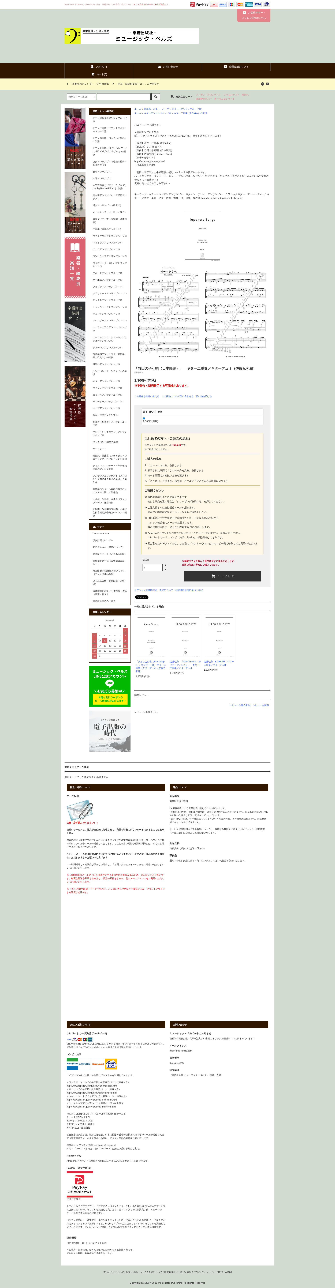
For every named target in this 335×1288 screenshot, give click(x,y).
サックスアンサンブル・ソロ (107, 300)
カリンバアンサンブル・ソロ (107, 395)
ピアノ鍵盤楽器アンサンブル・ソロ (110, 120)
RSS (220, 1272)
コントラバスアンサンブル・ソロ (110, 256)
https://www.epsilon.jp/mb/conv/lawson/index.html (92, 1093)
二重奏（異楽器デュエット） (107, 229)
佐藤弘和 (149, 154)
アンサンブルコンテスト (208, 94)
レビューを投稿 (261, 705)
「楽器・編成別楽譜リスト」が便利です (137, 83)
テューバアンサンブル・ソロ (107, 347)
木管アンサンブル (102, 178)
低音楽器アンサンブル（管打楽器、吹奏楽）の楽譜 (109, 356)
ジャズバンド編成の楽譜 (105, 442)
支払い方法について (113, 1272)
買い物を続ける (204, 396)
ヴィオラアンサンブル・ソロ (107, 242)
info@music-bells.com (181, 1051)
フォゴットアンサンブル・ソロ (109, 287)
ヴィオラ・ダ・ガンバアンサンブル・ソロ (110, 265)
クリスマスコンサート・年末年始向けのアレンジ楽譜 (110, 467)
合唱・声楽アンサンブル (105, 415)
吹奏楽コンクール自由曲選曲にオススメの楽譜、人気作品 (110, 491)
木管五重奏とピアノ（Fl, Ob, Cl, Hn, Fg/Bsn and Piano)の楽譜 (109, 187)
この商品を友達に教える (146, 396)
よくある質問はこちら (254, 17)
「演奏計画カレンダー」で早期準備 (89, 83)
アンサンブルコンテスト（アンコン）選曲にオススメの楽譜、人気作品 (110, 479)
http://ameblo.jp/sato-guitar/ (149, 161)
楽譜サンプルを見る (148, 132)
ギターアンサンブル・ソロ (157, 113)
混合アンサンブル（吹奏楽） (107, 205)
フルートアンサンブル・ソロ (107, 273)
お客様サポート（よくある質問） (110, 554)
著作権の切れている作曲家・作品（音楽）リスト (110, 593)
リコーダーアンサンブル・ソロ (109, 401)
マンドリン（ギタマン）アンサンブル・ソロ (110, 434)
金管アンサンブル (102, 172)
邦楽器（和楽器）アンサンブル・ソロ (110, 423)
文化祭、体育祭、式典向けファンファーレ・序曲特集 (110, 501)
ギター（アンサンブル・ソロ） (187, 109)
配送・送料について (136, 1272)
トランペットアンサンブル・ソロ (110, 307)
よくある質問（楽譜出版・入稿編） (109, 582)
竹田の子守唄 (151, 150)
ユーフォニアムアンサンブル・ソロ (110, 329)
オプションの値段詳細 (145, 590)
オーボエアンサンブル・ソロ (107, 280)
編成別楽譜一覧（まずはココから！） (109, 562)
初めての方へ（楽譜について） (109, 547)
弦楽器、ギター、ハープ (156, 109)
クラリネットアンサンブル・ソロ (110, 293)
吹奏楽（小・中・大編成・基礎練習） (110, 221)
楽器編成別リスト (239, 66)
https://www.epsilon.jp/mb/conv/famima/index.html (92, 1086)
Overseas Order (101, 533)
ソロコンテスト (231, 94)
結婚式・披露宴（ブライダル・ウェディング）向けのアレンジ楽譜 (110, 457)
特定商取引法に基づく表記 (189, 590)
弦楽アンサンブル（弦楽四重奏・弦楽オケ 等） (110, 163)
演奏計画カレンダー (103, 540)
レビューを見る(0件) (240, 705)
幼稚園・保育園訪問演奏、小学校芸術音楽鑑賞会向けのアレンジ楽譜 (110, 512)
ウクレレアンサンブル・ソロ (107, 388)
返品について (166, 590)
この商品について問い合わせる (177, 396)
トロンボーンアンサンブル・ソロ (110, 320)
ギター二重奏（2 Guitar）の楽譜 (190, 113)
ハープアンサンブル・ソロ (106, 408)
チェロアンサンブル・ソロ (106, 249)
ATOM (228, 1272)
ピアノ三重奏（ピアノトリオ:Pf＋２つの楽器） (109, 130)
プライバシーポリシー (204, 1272)
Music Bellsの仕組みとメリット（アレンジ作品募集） (109, 572)
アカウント (102, 66)
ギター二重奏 (151, 143)
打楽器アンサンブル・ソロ (106, 364)
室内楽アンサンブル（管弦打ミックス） (110, 197)
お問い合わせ (170, 66)
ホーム (137, 109)
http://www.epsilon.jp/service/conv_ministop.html (91, 1107)
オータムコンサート (224, 99)
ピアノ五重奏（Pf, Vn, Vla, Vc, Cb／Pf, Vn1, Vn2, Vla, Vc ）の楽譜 (110, 151)
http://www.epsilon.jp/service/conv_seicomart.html (92, 1100)
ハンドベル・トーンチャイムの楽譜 (110, 373)
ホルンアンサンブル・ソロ (106, 314)
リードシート (99, 449)
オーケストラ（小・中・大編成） (110, 212)
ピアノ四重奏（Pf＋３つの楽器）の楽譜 (110, 140)
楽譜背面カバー (204, 99)
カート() (102, 74)
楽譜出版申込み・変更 (104, 601)
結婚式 (245, 94)
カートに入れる (225, 576)
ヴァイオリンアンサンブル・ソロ (110, 236)
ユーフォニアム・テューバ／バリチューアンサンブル (110, 339)
